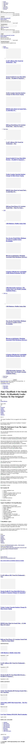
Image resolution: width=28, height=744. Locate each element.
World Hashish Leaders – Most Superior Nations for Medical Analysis (12, 546)
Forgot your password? (5, 18)
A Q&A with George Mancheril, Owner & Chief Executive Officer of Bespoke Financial (13, 548)
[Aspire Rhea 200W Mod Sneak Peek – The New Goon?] (4, 700)
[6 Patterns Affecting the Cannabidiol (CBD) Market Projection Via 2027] (13, 269)
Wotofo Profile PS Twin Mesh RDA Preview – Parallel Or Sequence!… (16, 77)
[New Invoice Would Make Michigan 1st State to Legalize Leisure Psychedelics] (13, 235)
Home (4, 1)
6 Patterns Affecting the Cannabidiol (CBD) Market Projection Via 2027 (16, 272)
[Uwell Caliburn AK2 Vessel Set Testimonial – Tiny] (13, 58)
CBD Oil (5, 6)
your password (16, 15)
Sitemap (5, 739)
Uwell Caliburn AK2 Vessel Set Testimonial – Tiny (14, 61)
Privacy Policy (4, 19)
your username (16, 13)
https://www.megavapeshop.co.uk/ (8, 558)
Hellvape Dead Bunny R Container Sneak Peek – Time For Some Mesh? (14, 640)
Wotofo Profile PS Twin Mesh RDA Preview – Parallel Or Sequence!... (13, 675)
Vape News (5, 2)
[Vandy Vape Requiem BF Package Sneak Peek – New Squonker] (4, 688)
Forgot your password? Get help (7, 35)
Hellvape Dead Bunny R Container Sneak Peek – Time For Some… (16, 125)
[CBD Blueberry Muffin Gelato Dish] (13, 220)
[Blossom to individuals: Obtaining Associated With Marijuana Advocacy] (13, 253)
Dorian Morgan (4, 401)
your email (15, 23)
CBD (4, 5)
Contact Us (5, 738)
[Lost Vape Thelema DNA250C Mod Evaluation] (4, 711)
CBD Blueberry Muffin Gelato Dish (16, 223)
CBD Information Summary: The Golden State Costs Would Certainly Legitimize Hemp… (16, 289)
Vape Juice (5, 4)
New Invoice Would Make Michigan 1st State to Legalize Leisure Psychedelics (16, 239)
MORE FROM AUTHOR (18, 560)
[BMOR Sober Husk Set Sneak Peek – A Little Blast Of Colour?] (13, 106)
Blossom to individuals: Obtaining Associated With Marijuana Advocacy (16, 256)
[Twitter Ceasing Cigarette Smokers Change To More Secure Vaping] (13, 90)
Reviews (5, 9)
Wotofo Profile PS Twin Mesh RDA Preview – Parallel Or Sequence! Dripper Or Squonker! (13, 592)
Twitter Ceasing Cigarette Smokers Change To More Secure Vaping (15, 93)
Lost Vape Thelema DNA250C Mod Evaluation (14, 714)
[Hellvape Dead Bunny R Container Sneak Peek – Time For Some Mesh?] (13, 122)
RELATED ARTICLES (6, 560)
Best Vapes (5, 7)
